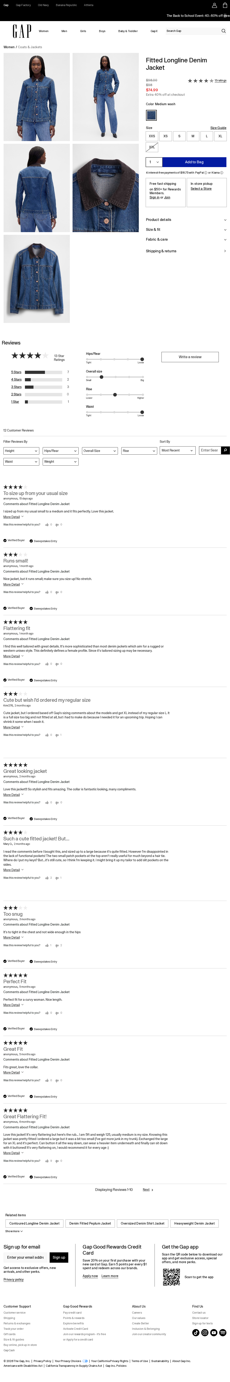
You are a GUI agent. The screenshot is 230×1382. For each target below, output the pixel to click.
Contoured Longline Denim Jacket (34, 1223)
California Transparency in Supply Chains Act (74, 1365)
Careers (137, 1312)
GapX (154, 31)
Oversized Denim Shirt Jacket (142, 1223)
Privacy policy (14, 1279)
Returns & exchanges (17, 1323)
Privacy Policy (42, 1361)
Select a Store (201, 188)
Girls (83, 31)
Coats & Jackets (30, 47)
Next (146, 1189)
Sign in (154, 197)
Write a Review (190, 357)
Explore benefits (73, 1323)
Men (64, 31)
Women (44, 31)
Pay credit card (72, 1312)
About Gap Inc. (181, 1361)
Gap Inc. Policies (116, 1365)
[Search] (223, 31)
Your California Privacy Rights (109, 1361)
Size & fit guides (14, 1339)
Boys (102, 31)
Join (167, 197)
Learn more (110, 1276)
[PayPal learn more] (206, 173)
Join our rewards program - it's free (84, 1334)
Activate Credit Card (75, 1328)
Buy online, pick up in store (20, 1345)
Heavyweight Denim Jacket (194, 1223)
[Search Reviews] (225, 450)
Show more (12, 1231)
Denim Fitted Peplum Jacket (90, 1223)
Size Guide (218, 128)
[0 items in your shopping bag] (224, 5)
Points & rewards (73, 1318)
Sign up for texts (202, 1323)
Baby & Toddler (127, 31)
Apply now (90, 1276)
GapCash (9, 1350)
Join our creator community (149, 1334)
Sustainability (160, 1361)
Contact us (199, 1312)
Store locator (200, 1318)
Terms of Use (140, 1361)
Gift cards (9, 1334)
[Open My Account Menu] (214, 5)
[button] (71, 190)
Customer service (15, 1312)
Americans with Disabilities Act (23, 1365)
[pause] (225, 15)
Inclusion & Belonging (146, 1328)
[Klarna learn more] (222, 173)
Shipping (9, 1318)
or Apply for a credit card (78, 1339)
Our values (138, 1318)
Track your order (14, 1328)
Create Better (140, 1323)
